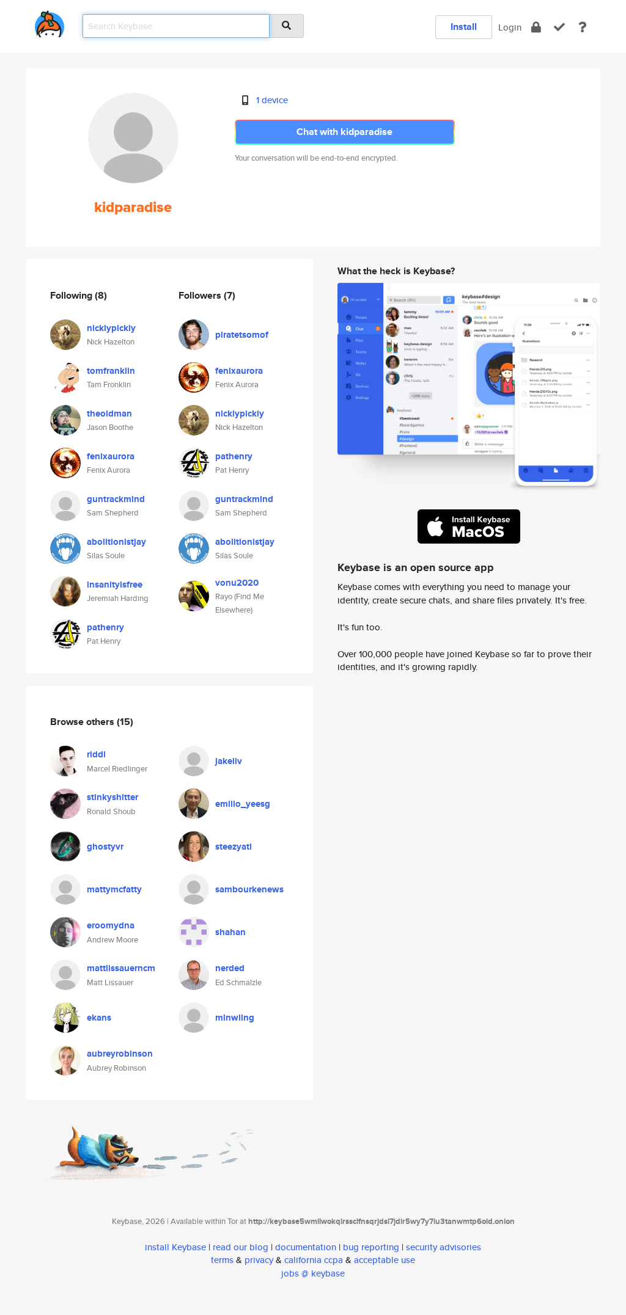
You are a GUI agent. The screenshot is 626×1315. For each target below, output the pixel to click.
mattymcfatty (114, 889)
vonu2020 (237, 582)
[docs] (582, 27)
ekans (99, 1017)
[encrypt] (536, 27)
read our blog (240, 1246)
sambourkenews (249, 889)
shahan (230, 932)
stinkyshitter (112, 797)
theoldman (109, 413)
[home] (49, 22)
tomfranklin (111, 370)
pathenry (105, 627)
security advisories (443, 1246)
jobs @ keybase (313, 1273)
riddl (96, 754)
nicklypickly (111, 328)
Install (464, 27)
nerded (230, 968)
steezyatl (233, 846)
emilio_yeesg (242, 803)
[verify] (559, 27)
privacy (259, 1259)
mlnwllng (234, 1017)
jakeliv (228, 761)
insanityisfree (114, 584)
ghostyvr (105, 846)
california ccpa (313, 1259)
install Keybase (175, 1246)
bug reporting (371, 1246)
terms (222, 1259)
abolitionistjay (116, 541)
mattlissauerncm (121, 968)
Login (509, 27)
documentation (305, 1246)
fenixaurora (110, 456)
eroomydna (110, 925)
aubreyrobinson (120, 1053)
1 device (272, 99)
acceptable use (384, 1259)
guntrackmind (116, 499)
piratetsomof (241, 334)
